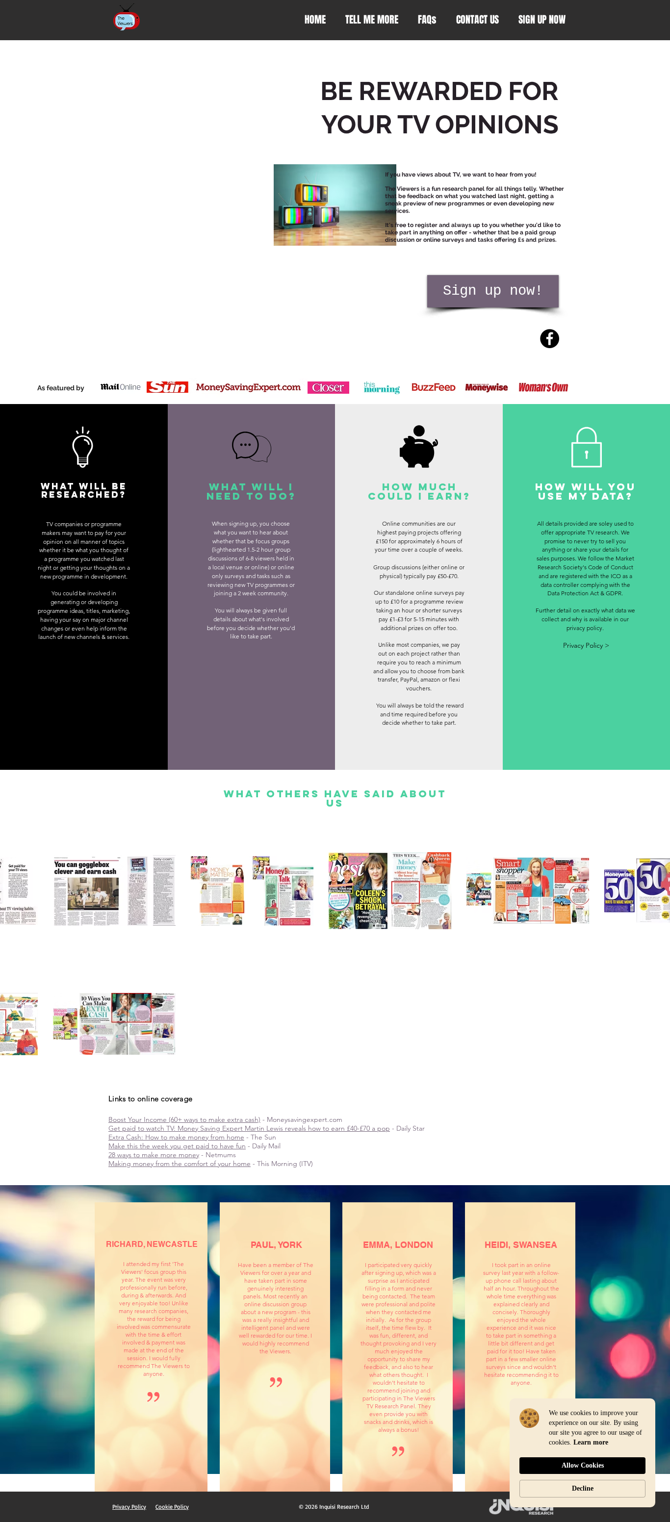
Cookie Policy (172, 1506)
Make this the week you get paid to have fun (177, 1146)
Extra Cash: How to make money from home (176, 1137)
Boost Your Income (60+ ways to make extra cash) (184, 1119)
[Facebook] (549, 338)
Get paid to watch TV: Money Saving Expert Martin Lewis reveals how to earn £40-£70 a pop (249, 1128)
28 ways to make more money (153, 1154)
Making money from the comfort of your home (179, 1163)
